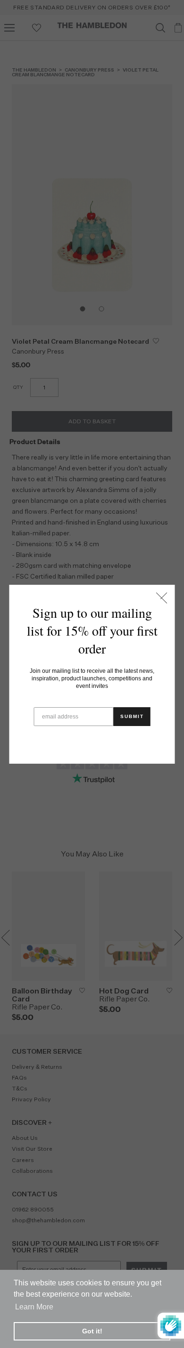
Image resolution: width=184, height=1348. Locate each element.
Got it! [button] (92, 1331)
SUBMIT (132, 716)
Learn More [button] (34, 1307)
